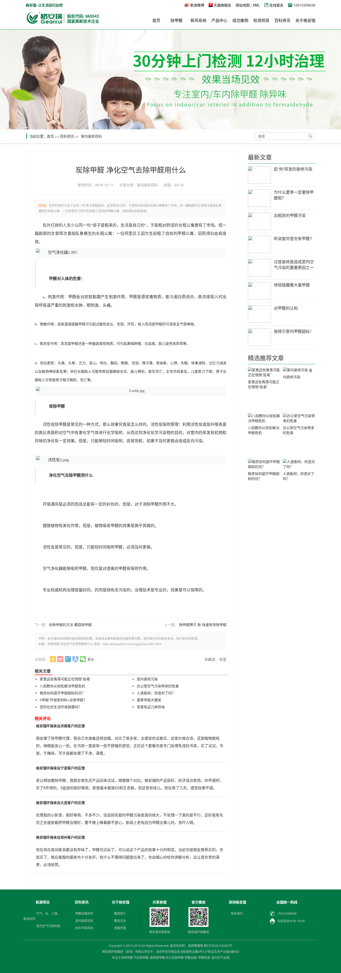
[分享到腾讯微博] (68, 659)
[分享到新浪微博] (60, 659)
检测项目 (261, 20)
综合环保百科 (84, 928)
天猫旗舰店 (222, 4)
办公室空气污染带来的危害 (158, 685)
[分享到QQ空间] (53, 659)
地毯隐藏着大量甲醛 (292, 285)
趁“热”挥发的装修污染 (293, 169)
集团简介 (120, 913)
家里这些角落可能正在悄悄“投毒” (65, 678)
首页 (156, 20)
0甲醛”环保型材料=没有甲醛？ (63, 699)
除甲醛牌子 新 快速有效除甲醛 (202, 624)
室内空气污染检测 (48, 926)
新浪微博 (197, 4)
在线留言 (276, 4)
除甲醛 (176, 20)
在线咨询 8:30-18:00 (291, 921)
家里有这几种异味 (151, 706)
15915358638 (287, 913)
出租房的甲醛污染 (290, 215)
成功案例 (240, 20)
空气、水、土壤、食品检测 (41, 916)
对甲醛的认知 (286, 308)
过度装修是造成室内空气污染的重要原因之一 (294, 264)
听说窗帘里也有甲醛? (293, 238)
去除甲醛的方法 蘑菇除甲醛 (70, 624)
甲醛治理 (190, 957)
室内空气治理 (220, 957)
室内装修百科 (91, 136)
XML (256, 4)
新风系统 (198, 20)
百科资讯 (282, 20)
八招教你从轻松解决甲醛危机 (62, 685)
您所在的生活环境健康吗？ (61, 706)
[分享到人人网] (75, 659)
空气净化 (51, 568)
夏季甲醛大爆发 (149, 699)
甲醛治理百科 (84, 913)
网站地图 (243, 4)
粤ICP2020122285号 (218, 945)
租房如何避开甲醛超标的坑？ (62, 692)
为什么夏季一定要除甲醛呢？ (294, 195)
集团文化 (120, 920)
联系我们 (237, 913)
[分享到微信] (83, 659)
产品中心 (219, 20)
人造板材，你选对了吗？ (156, 692)
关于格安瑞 (305, 20)
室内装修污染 (147, 678)
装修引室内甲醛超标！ (294, 331)
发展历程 (120, 928)
